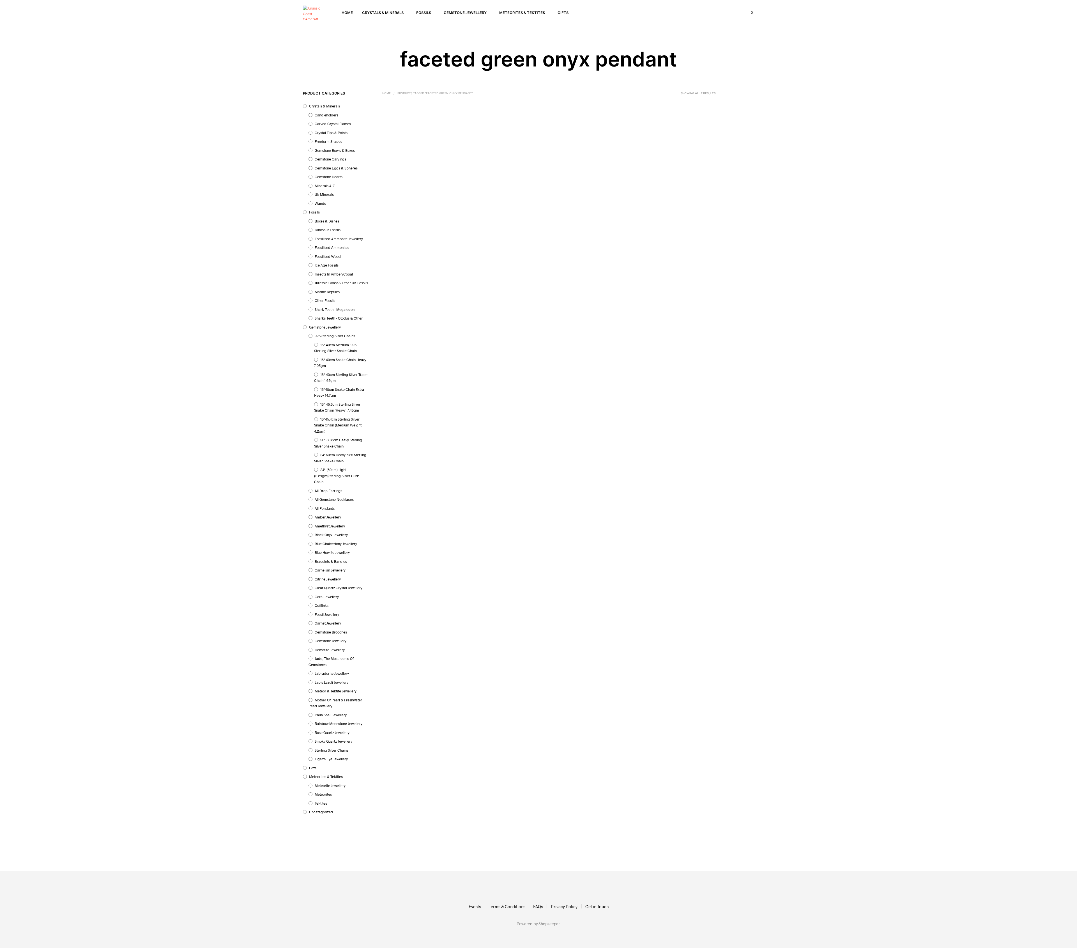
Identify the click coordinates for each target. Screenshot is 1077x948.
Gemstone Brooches (331, 632)
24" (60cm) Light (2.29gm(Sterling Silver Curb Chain (336, 475)
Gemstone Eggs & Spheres (336, 168)
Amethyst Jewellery (330, 526)
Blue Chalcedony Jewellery (336, 543)
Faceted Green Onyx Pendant (473, 188)
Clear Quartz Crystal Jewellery (338, 588)
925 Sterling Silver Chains (335, 336)
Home (347, 12)
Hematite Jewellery (330, 650)
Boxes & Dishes (327, 221)
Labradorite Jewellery (332, 673)
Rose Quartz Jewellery (332, 732)
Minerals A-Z (325, 185)
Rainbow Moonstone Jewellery (338, 723)
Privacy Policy (564, 906)
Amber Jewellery (328, 517)
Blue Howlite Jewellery (332, 552)
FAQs (538, 906)
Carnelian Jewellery (330, 570)
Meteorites (323, 794)
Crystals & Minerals (383, 12)
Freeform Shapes (328, 141)
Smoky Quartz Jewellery (333, 741)
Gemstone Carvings (330, 159)
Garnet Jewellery (328, 623)
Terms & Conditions (507, 906)
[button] (748, 12)
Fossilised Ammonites (332, 247)
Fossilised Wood (328, 256)
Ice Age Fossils (327, 265)
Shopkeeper (549, 924)
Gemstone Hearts (328, 177)
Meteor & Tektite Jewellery (335, 691)
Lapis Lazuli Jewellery (331, 682)
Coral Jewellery (327, 596)
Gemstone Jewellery (465, 12)
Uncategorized (321, 812)
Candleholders (326, 115)
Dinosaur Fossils (327, 230)
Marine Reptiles (327, 292)
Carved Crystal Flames (333, 123)
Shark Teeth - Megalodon (335, 309)
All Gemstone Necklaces (334, 499)
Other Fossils (325, 300)
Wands (320, 203)
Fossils (423, 12)
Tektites (321, 803)
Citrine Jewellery (328, 579)
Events (475, 906)
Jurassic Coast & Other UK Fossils (341, 283)
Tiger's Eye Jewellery (331, 759)
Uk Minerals (324, 194)
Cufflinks (321, 605)
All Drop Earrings (328, 490)
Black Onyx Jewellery (331, 534)
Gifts (563, 12)
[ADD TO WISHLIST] (412, 172)
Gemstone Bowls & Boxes (335, 150)
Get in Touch (597, 906)
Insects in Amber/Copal (334, 274)
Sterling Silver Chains (331, 750)
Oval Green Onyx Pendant (403, 188)
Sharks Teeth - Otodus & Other (339, 318)
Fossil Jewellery (327, 614)
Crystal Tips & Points (331, 132)
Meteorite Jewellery (330, 785)
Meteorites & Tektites (522, 12)
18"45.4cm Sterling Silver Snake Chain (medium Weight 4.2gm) (338, 425)
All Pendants (325, 508)
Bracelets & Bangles (331, 561)
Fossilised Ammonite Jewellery (339, 239)
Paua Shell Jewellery (331, 715)
